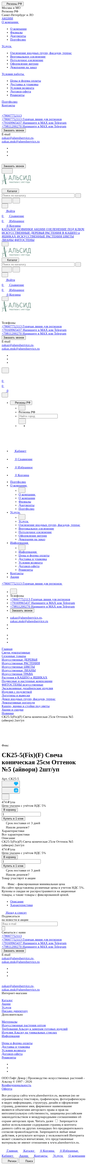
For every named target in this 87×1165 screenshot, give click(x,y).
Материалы (9, 1021)
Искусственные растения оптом (24, 1025)
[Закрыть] (5, 395)
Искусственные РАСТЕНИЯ (21, 663)
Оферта (7, 1088)
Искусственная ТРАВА (17, 674)
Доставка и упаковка (16, 1046)
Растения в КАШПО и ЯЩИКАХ (24, 677)
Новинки (8, 713)
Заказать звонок (13, 130)
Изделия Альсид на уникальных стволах (29, 1032)
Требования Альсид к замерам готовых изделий (35, 1029)
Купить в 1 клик (13, 818)
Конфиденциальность (16, 1085)
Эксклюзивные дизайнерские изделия (27, 688)
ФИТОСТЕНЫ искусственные (22, 684)
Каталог (7, 1000)
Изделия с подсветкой (17, 691)
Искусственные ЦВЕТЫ (18, 666)
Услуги (6, 1007)
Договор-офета (12, 1054)
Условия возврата (14, 1050)
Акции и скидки (12, 709)
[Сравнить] (11, 790)
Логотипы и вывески (16, 695)
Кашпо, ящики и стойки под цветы (26, 706)
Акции (6, 1004)
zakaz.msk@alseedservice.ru (21, 141)
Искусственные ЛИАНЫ (19, 670)
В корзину (9, 809)
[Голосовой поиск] (7, 200)
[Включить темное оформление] (7, 171)
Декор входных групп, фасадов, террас (29, 699)
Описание (17, 901)
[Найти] (16, 200)
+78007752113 (12, 115)
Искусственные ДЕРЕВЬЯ (19, 659)
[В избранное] (11, 784)
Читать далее (44, 1121)
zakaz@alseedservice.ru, (18, 138)
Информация (11, 1036)
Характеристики (21, 905)
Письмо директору (15, 1011)
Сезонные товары (14, 656)
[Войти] (3, 376)
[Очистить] (78, 195)
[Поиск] (5, 370)
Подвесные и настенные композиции (27, 681)
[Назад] (22, 407)
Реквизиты (9, 1057)
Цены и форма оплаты (17, 1043)
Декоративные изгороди (18, 702)
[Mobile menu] (5, 299)
